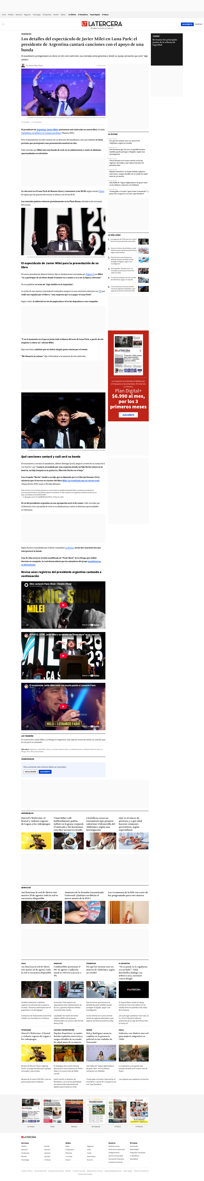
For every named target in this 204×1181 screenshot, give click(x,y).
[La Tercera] (30, 1123)
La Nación (69, 548)
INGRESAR (198, 24)
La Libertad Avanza (75, 749)
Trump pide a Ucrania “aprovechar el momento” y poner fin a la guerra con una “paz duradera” (129, 193)
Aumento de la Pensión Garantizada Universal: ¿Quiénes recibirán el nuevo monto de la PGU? (84, 895)
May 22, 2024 (59, 497)
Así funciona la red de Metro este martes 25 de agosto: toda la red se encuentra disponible (39, 895)
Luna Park (54, 749)
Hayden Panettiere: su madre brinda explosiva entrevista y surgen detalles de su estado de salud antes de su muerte (128, 174)
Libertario (86, 749)
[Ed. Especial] (95, 1123)
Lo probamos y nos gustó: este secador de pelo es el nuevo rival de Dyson (133, 1068)
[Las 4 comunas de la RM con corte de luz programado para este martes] (128, 912)
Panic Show (30, 751)
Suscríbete (46, 772)
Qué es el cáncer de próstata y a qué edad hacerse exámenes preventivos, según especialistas (124, 250)
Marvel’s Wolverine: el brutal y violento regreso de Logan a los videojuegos (35, 821)
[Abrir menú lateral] (4, 24)
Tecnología (37, 14)
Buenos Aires (63, 749)
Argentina (33, 749)
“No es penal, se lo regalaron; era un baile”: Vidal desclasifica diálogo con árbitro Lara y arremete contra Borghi (133, 973)
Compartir (26, 122)
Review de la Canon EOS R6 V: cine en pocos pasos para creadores (36, 1080)
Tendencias (26, 34)
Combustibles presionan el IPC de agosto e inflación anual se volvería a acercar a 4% (67, 971)
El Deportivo (47, 14)
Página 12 (90, 274)
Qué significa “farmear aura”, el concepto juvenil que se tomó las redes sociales (122, 270)
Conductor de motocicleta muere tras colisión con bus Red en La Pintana (36, 1016)
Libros (48, 749)
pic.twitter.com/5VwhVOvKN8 (35, 495)
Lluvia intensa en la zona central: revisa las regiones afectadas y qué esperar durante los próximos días (126, 163)
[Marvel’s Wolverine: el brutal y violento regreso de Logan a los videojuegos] (36, 840)
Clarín (101, 191)
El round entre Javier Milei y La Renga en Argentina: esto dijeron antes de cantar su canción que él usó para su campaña (63, 741)
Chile (23, 963)
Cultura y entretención (64, 1030)
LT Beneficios (83, 14)
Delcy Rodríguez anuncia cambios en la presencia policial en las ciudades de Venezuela (99, 1037)
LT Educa (105, 14)
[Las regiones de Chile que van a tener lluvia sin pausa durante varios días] (143, 242)
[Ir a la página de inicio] (102, 24)
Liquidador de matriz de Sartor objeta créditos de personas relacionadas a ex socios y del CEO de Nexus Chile (68, 1019)
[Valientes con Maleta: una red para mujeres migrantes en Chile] (134, 1053)
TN (100, 291)
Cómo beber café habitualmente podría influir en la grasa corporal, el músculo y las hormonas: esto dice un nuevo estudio (69, 824)
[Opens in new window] (74, 1123)
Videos (63, 14)
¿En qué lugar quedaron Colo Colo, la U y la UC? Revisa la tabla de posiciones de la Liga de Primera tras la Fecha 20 (134, 1019)
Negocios (27, 14)
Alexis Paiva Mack (36, 65)
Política (10, 14)
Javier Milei (41, 749)
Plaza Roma (39, 751)
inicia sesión (30, 772)
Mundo (56, 14)
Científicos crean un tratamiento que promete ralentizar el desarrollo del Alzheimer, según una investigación (100, 824)
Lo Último (72, 14)
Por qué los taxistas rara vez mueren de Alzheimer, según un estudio (124, 142)
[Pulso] (52, 1123)
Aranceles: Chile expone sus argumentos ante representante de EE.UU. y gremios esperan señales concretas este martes (68, 1006)
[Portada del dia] (128, 374)
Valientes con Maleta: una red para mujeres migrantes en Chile (133, 1036)
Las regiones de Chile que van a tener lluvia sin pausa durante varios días (123, 240)
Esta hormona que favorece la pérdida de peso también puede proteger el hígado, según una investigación (127, 152)
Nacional (19, 14)
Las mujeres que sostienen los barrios (134, 1079)
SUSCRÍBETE (128, 415)
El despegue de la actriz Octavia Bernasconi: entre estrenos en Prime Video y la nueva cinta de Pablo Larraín (68, 1070)
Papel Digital (95, 14)
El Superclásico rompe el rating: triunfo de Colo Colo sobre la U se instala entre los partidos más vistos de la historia (133, 1006)
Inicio (4, 14)
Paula (121, 1030)
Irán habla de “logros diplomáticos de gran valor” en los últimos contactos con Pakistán (128, 184)
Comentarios (37, 122)
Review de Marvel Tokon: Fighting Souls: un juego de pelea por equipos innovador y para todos (36, 1068)
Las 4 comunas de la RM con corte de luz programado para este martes (128, 894)
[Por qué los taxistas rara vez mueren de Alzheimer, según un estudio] (143, 280)
